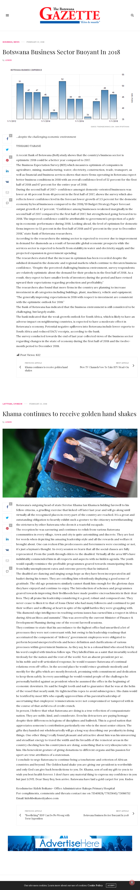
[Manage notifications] (132, 882)
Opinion (17, 404)
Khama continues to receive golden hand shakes (69, 413)
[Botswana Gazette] (70, 15)
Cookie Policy (95, 885)
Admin (8, 60)
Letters (7, 404)
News (16, 42)
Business (7, 42)
